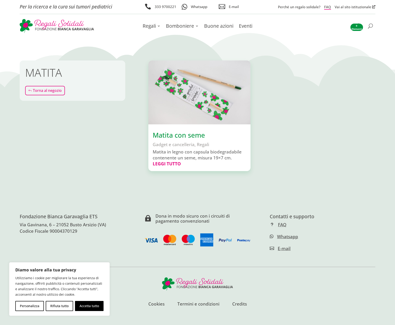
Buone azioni (218, 26)
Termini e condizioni (198, 304)
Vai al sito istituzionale (353, 6)
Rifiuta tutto (59, 306)
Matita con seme (179, 135)
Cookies (156, 304)
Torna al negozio (47, 90)
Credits (239, 304)
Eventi (245, 26)
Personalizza (29, 306)
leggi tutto (167, 164)
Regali (149, 26)
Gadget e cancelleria (174, 144)
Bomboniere (180, 26)
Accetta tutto (89, 306)
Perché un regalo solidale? (299, 6)
